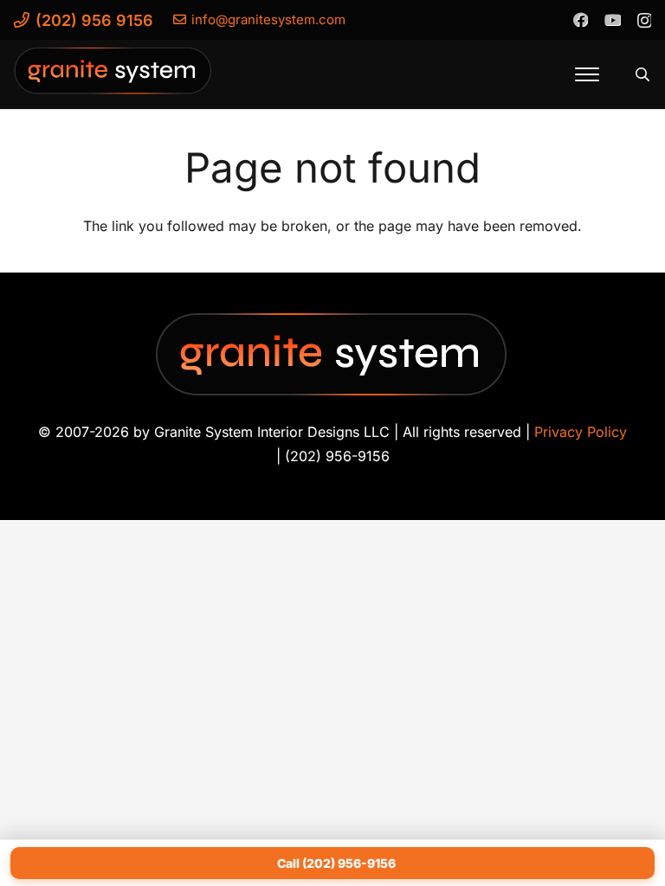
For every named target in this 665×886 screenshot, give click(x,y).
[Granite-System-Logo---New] (113, 78)
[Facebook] (580, 19)
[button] (587, 74)
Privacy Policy (580, 431)
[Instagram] (643, 20)
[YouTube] (612, 19)
